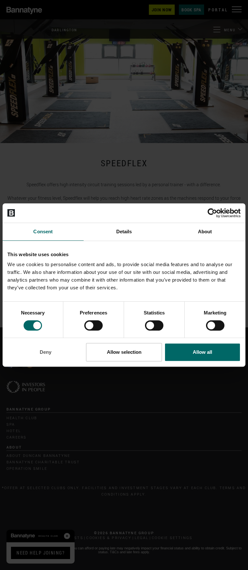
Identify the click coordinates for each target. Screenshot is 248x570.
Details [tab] (124, 231)
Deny (45, 352)
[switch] (93, 325)
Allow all (202, 352)
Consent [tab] (43, 231)
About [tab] (205, 231)
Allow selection (124, 352)
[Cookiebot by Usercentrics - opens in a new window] (212, 213)
